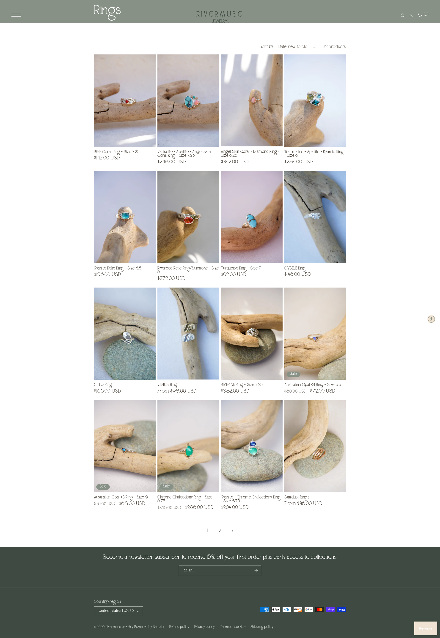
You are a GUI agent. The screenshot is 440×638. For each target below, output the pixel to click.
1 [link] (207, 531)
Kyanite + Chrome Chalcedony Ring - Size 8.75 (250, 500)
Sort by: (266, 47)
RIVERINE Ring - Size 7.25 (242, 385)
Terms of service (233, 627)
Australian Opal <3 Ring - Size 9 (121, 498)
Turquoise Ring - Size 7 (241, 269)
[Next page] (232, 531)
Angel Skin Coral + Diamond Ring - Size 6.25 (250, 154)
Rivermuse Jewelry (120, 627)
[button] (431, 319)
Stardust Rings (296, 498)
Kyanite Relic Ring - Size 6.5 (117, 269)
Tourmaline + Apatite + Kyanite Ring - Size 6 (314, 154)
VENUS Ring (167, 385)
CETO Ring (103, 385)
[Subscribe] (256, 570)
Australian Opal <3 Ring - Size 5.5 (312, 385)
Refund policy (179, 627)
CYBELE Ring (295, 269)
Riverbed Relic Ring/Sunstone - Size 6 (188, 271)
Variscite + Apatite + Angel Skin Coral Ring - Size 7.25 (184, 154)
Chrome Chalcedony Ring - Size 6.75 (184, 500)
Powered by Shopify (149, 627)
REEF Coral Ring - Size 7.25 (117, 152)
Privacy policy (204, 627)
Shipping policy (262, 627)
